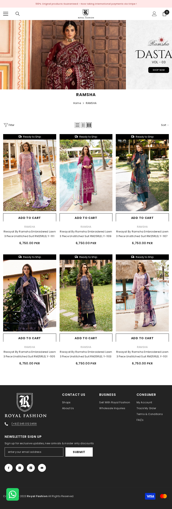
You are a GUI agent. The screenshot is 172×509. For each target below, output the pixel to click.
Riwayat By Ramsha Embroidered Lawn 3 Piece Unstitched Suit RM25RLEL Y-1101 (142, 354)
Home (77, 103)
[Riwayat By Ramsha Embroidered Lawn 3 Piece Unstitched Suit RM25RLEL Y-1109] (86, 175)
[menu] (5, 13)
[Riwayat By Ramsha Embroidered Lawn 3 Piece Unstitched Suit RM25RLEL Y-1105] (29, 295)
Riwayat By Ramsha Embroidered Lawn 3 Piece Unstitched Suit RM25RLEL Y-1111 (30, 234)
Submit (79, 452)
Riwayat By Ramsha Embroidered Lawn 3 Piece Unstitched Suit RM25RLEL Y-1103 (86, 354)
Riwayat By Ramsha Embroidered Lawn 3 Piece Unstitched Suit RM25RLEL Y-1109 (86, 234)
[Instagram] (20, 468)
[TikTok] (31, 468)
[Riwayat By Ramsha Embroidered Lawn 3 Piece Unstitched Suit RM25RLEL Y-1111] (29, 175)
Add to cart (29, 218)
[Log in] (154, 13)
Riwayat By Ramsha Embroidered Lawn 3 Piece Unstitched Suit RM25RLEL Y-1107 (142, 234)
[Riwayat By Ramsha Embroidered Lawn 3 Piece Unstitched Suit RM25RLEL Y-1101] (142, 295)
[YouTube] (42, 468)
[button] (77, 125)
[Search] (17, 13)
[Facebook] (9, 468)
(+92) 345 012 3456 (24, 423)
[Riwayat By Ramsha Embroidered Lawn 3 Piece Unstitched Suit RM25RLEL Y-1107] (142, 175)
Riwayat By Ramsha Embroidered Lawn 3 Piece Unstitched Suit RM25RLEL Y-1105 (30, 354)
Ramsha (29, 226)
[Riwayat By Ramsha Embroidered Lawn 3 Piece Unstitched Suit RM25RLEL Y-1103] (86, 295)
